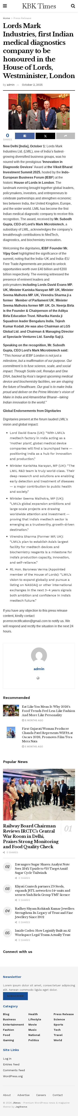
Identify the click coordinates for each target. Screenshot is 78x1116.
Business (9, 1019)
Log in (7, 1058)
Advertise (23, 1095)
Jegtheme (21, 1106)
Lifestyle (34, 1019)
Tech (57, 1029)
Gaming (8, 1040)
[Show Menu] (5, 6)
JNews (17, 1102)
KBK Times (39, 6)
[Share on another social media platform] (65, 136)
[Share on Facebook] (25, 136)
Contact (58, 1095)
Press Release (22, 18)
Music (32, 1029)
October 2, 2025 (32, 84)
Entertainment (13, 1024)
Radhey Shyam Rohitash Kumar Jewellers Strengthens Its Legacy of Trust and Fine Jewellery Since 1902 (44, 913)
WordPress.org (13, 1076)
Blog (6, 1014)
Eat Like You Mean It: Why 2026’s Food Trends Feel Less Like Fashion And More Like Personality (48, 711)
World (58, 1040)
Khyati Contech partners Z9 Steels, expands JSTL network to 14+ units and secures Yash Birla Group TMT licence (42, 891)
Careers (41, 1095)
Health (33, 1014)
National (34, 1035)
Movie (32, 1024)
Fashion (8, 1029)
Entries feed (11, 1064)
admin (11, 84)
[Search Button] (73, 6)
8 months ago (33, 720)
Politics (33, 1040)
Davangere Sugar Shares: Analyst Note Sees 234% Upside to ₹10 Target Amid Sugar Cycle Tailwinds (42, 869)
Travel (58, 1035)
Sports (58, 1024)
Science (59, 1019)
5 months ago (33, 746)
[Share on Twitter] (45, 136)
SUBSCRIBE (15, 996)
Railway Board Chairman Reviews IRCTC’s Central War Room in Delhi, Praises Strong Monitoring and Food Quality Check (31, 836)
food (6, 1035)
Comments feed (14, 1070)
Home (6, 18)
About (7, 1095)
